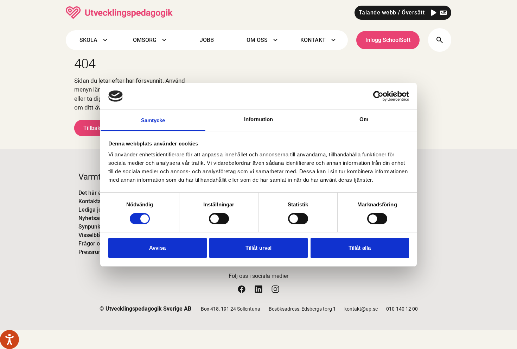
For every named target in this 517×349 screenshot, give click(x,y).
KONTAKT (313, 40)
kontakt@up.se (361, 309)
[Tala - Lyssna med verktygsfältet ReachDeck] (9, 339)
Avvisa (157, 248)
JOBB (207, 40)
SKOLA (88, 40)
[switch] (219, 218)
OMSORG (145, 40)
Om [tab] (363, 119)
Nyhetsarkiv (93, 218)
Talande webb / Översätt (392, 12)
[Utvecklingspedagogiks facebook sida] (241, 289)
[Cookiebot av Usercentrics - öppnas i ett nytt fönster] (378, 96)
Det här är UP (95, 192)
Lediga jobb (93, 209)
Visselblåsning (96, 235)
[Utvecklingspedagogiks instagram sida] (275, 289)
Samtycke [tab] (153, 120)
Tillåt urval (258, 248)
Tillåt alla (360, 248)
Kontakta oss (94, 201)
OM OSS (257, 40)
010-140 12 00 (402, 309)
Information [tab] (258, 119)
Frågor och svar (98, 243)
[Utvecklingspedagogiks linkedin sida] (258, 289)
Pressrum (90, 252)
